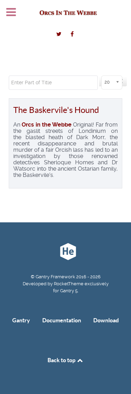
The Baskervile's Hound (56, 110)
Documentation (61, 320)
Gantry (21, 320)
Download (106, 320)
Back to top (62, 360)
